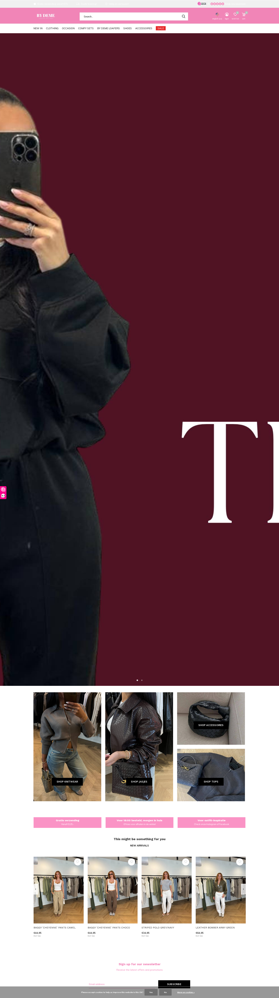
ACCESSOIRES (143, 28)
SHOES (127, 28)
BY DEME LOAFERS (108, 28)
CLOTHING (52, 28)
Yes (151, 992)
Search (183, 16)
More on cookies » (186, 992)
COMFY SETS (86, 28)
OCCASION (68, 28)
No (165, 992)
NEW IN (37, 28)
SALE (161, 28)
